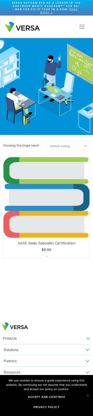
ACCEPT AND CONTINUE (46, 397)
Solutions (11, 350)
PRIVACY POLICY (46, 407)
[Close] (87, 7)
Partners (10, 361)
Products (10, 338)
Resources (12, 372)
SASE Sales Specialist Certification (46, 243)
